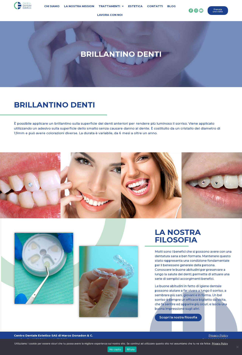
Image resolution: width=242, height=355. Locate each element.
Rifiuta (131, 349)
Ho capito (115, 349)
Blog (171, 6)
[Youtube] (201, 10)
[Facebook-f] (191, 10)
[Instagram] (196, 10)
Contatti (155, 6)
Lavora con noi (110, 15)
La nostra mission (79, 6)
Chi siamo (52, 6)
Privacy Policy (218, 335)
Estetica (135, 6)
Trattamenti (109, 6)
